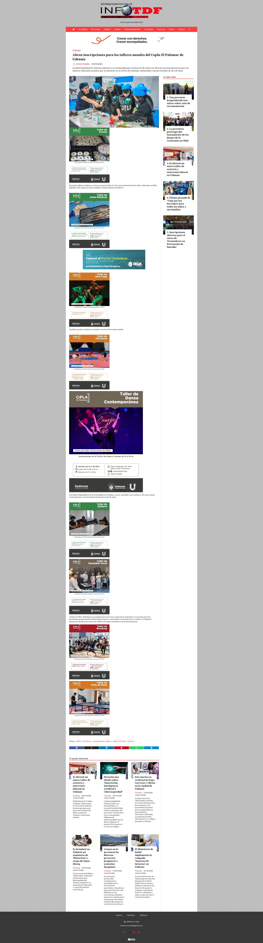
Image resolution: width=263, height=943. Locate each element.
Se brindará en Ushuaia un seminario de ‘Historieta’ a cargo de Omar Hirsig (81, 857)
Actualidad (82, 29)
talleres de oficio (119, 741)
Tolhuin (117, 29)
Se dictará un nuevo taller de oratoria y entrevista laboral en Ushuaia (81, 784)
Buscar (145, 915)
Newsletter (131, 915)
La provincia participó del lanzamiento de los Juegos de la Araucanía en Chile (178, 135)
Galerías (181, 29)
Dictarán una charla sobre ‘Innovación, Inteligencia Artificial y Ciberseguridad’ (113, 784)
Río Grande (95, 29)
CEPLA (79, 741)
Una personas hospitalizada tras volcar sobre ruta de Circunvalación (178, 102)
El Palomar (87, 741)
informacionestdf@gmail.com (131, 926)
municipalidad (99, 741)
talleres (109, 741)
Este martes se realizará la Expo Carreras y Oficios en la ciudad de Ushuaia (145, 783)
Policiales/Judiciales (132, 29)
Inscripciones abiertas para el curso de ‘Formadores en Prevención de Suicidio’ (176, 240)
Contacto (118, 915)
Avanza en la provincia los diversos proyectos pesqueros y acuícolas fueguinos (111, 858)
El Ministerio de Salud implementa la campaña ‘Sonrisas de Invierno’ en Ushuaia (144, 858)
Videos (171, 29)
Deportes (161, 29)
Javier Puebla (82, 64)
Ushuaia (107, 29)
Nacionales (148, 29)
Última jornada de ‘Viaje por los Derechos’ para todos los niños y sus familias (178, 203)
